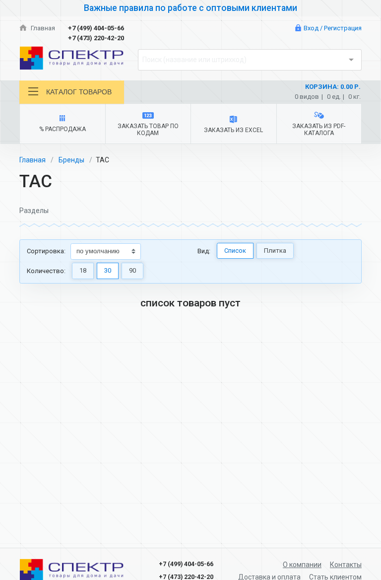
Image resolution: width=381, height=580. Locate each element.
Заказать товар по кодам (148, 130)
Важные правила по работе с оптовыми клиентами (190, 8)
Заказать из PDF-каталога (318, 130)
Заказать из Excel (233, 130)
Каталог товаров (79, 92)
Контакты (346, 565)
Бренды (71, 160)
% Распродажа (62, 129)
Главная (42, 28)
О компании (302, 565)
